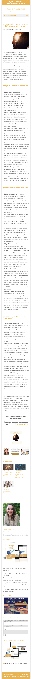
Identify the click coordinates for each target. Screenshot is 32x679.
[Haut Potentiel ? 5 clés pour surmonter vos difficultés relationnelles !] (20, 467)
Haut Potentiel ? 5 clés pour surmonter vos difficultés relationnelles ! (20, 474)
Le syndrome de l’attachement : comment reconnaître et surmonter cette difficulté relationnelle (15, 585)
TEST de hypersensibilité (19, 424)
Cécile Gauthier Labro (11, 29)
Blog (20, 29)
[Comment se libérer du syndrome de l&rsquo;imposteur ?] (8, 484)
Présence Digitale (23, 676)
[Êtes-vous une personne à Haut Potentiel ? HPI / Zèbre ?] (8, 467)
